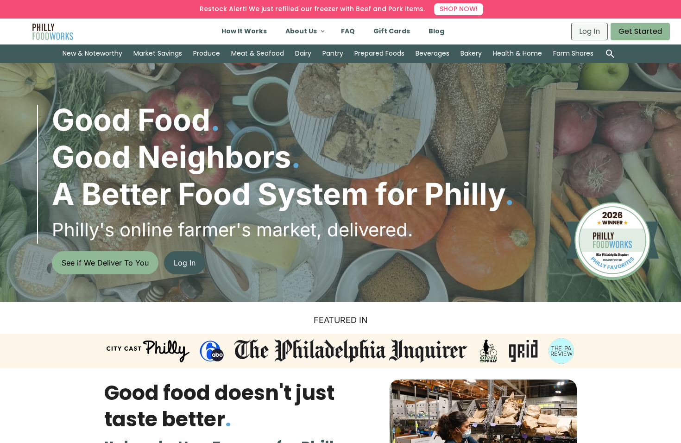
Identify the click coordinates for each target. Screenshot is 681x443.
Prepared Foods (379, 53)
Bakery (471, 53)
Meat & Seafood (257, 53)
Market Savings (157, 53)
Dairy (303, 53)
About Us (301, 31)
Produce (206, 53)
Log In (589, 31)
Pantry (332, 53)
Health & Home (517, 53)
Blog (436, 31)
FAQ (348, 31)
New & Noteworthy (92, 53)
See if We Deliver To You (105, 262)
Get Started (640, 31)
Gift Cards (391, 31)
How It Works (244, 31)
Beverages (432, 53)
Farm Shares (573, 53)
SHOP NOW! (458, 8)
